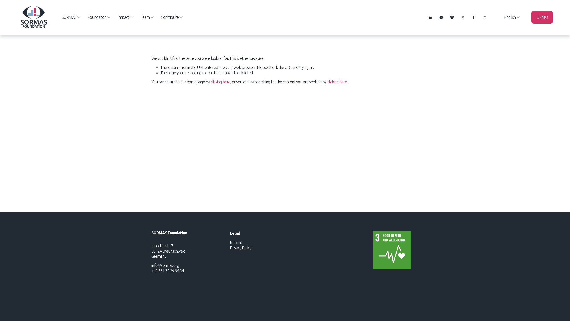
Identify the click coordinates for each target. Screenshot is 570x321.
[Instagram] (484, 17)
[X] (463, 17)
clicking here (220, 82)
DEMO (542, 17)
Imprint (236, 242)
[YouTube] (441, 17)
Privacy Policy (240, 247)
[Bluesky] (452, 17)
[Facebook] (474, 17)
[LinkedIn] (430, 17)
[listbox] (509, 17)
